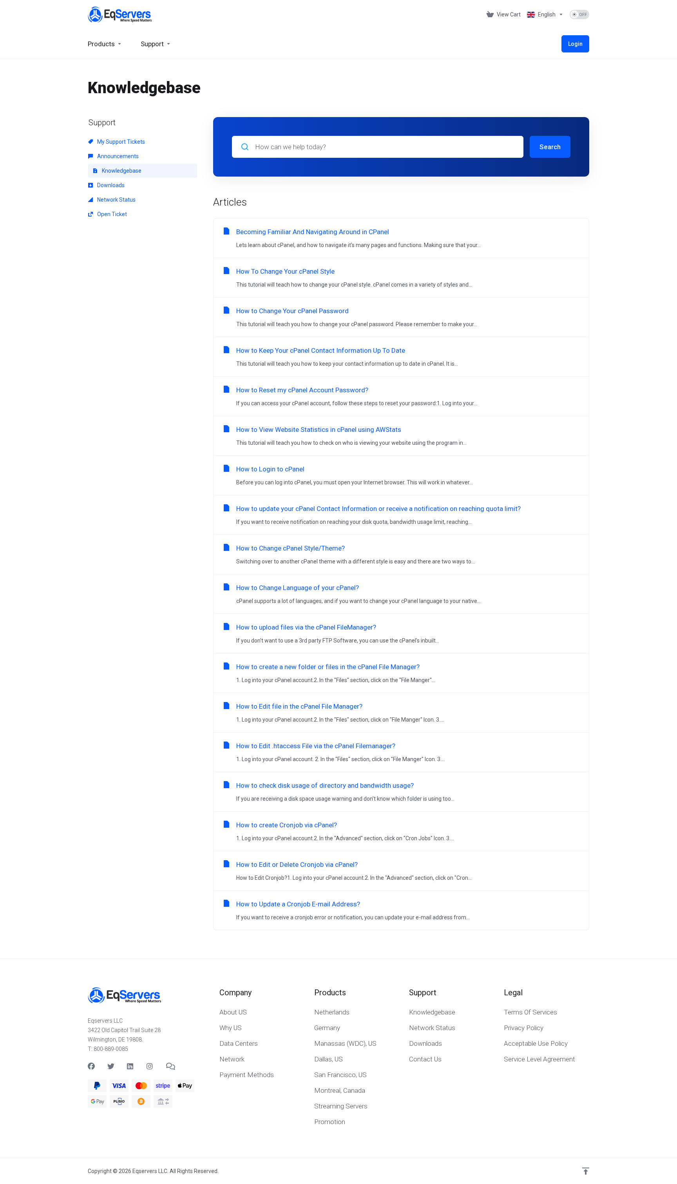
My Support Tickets (120, 142)
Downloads (110, 185)
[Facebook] (91, 1066)
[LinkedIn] (130, 1066)
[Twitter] (111, 1066)
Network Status (116, 200)
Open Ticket (111, 214)
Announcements (117, 156)
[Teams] (169, 1066)
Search (550, 147)
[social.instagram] (150, 1066)
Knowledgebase (121, 171)
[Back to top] (586, 1171)
